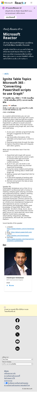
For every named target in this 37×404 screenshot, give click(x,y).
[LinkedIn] (17, 350)
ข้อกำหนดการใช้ (9, 378)
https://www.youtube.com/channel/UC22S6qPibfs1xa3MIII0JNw (20, 240)
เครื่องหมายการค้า (10, 373)
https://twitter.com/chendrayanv (18, 235)
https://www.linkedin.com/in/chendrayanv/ (20, 229)
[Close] (34, 8)
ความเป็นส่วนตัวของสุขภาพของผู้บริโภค (17, 385)
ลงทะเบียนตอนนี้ (10, 17)
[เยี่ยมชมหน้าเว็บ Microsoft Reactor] (20, 3)
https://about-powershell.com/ (21, 232)
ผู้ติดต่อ (6, 371)
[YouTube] (17, 342)
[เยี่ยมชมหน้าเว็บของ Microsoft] (7, 3)
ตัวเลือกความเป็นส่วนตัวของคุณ (18, 383)
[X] (17, 335)
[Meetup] (17, 328)
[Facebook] (17, 321)
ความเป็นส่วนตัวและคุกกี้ (12, 376)
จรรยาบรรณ (8, 381)
